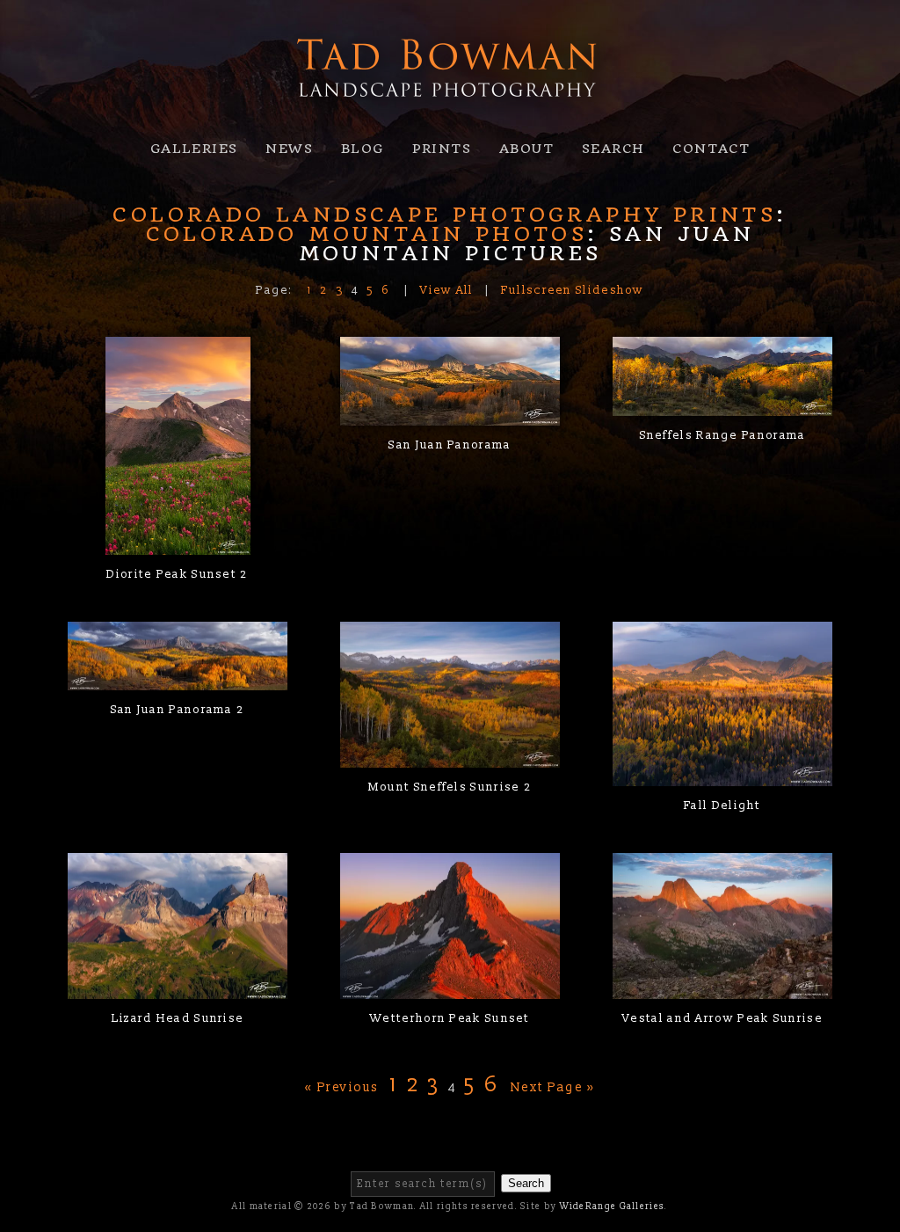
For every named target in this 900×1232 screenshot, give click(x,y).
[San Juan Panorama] (450, 414)
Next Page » (553, 1087)
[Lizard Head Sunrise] (177, 988)
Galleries (194, 149)
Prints (441, 149)
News (289, 149)
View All (446, 290)
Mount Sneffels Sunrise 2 (450, 787)
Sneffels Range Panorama (723, 435)
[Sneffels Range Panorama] (722, 404)
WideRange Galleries (612, 1206)
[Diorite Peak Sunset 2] (177, 543)
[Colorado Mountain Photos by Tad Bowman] (450, 115)
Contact (711, 149)
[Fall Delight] (722, 776)
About (526, 149)
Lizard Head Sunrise (178, 1018)
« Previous (342, 1087)
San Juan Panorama (449, 445)
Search (613, 149)
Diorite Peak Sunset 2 (177, 574)
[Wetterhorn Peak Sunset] (450, 988)
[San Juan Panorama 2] (177, 680)
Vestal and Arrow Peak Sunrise (722, 1018)
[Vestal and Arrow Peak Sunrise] (722, 988)
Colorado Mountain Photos (367, 234)
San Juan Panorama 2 (178, 710)
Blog (362, 149)
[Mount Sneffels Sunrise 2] (450, 757)
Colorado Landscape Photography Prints (444, 214)
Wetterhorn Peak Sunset (450, 1018)
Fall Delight (722, 805)
